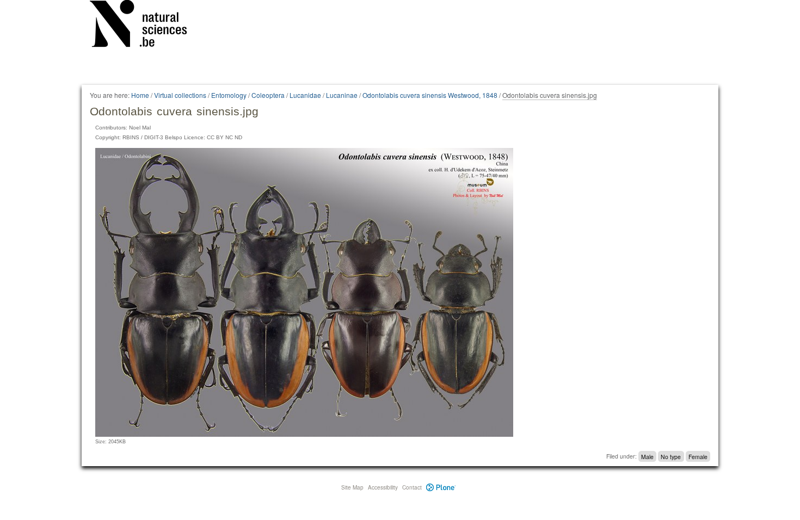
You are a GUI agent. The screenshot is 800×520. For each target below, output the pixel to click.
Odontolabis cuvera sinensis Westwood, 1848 (429, 95)
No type (671, 456)
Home (140, 95)
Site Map (352, 487)
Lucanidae (305, 95)
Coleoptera (268, 95)
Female (697, 456)
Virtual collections (180, 95)
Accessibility (383, 487)
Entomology (229, 95)
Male (647, 456)
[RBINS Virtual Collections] (145, 25)
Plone (441, 487)
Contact (412, 487)
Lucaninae (342, 95)
